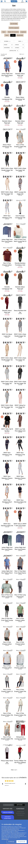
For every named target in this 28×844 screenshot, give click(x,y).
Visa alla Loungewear (14, 27)
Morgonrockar (20, 35)
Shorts (7, 35)
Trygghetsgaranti (20, 811)
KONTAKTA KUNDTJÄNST (7, 817)
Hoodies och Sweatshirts (13, 32)
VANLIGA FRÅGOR (7, 812)
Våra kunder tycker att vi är (14, 778)
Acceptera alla (21, 841)
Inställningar (11, 841)
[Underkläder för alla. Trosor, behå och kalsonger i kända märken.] (14, 1)
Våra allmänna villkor (20, 813)
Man (20, 41)
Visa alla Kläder (13, 23)
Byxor (4, 32)
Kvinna (7, 41)
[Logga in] (22, 1)
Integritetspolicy (20, 815)
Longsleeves (23, 32)
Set (13, 35)
